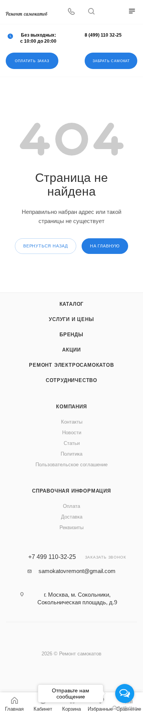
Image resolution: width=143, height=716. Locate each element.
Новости (71, 432)
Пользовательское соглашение (71, 464)
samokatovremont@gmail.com (77, 571)
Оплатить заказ (32, 61)
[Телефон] (71, 12)
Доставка (71, 517)
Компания (71, 406)
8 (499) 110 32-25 (103, 35)
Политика (71, 454)
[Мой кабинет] (111, 12)
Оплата (71, 506)
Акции (71, 350)
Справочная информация (71, 491)
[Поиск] (91, 12)
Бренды (71, 334)
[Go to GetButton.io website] (124, 708)
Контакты (71, 422)
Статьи (72, 443)
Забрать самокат (111, 61)
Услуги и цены (71, 319)
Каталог (71, 304)
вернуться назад (45, 246)
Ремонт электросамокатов (71, 365)
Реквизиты (71, 527)
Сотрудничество (71, 380)
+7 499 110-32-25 (52, 557)
